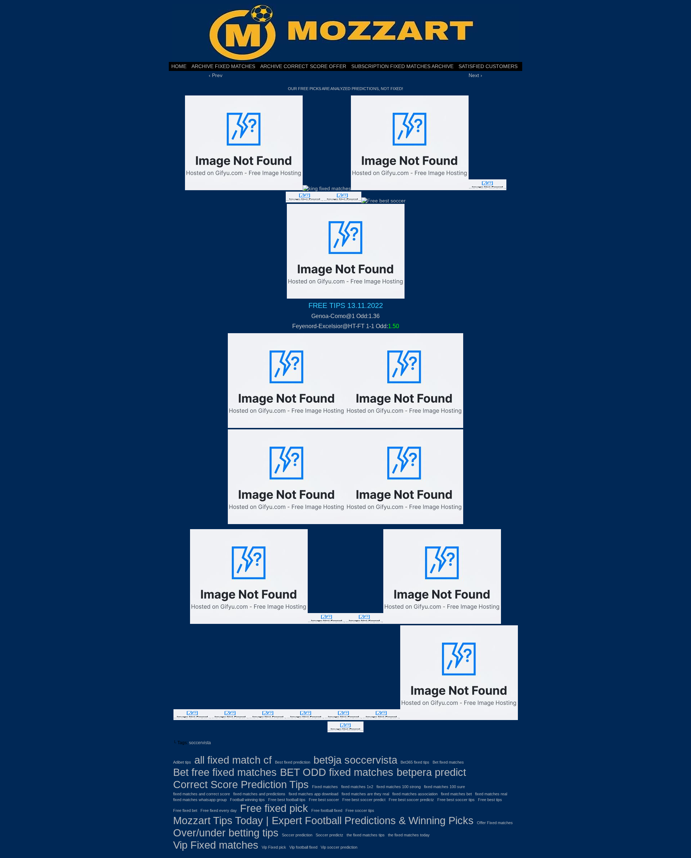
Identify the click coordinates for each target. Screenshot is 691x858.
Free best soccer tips (456, 799)
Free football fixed (326, 810)
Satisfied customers (488, 66)
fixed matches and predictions (259, 794)
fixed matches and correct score (201, 794)
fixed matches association (415, 794)
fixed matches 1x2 (357, 787)
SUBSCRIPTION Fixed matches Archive (402, 66)
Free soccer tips (360, 810)
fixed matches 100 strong (398, 787)
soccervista (200, 742)
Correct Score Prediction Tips (241, 784)
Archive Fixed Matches (223, 66)
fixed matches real (491, 794)
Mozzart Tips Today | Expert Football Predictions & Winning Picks (323, 820)
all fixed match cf (233, 760)
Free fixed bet (185, 810)
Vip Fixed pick (274, 847)
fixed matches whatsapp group (200, 799)
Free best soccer (324, 799)
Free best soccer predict (363, 799)
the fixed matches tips (366, 835)
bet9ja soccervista (355, 760)
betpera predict (431, 772)
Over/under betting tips (226, 833)
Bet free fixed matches (225, 772)
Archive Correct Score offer (303, 66)
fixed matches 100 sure (444, 787)
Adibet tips (182, 762)
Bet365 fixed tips (415, 762)
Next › (475, 75)
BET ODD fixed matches (336, 772)
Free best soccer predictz (411, 799)
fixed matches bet (456, 794)
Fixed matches (325, 787)
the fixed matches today (409, 835)
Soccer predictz (329, 835)
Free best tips (490, 799)
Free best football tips (287, 799)
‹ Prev (215, 75)
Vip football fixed (303, 847)
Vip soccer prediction (339, 847)
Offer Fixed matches (495, 823)
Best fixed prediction (292, 762)
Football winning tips (247, 799)
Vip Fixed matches (215, 845)
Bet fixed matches (448, 762)
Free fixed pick (274, 808)
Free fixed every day (218, 810)
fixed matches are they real (365, 794)
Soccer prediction (297, 835)
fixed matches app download (313, 794)
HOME (178, 66)
